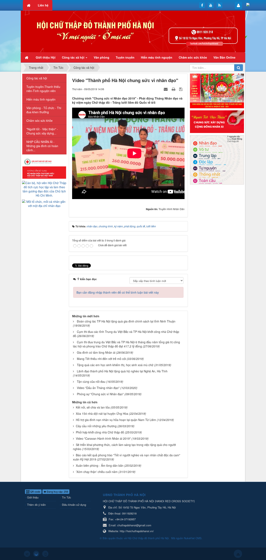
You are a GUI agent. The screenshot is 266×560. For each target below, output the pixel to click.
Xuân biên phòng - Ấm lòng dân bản (99, 465)
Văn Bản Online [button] (224, 57)
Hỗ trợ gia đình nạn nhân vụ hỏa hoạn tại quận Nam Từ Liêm (116, 420)
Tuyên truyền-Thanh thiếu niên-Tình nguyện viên (43, 89)
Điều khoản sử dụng (74, 505)
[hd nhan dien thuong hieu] (44, 168)
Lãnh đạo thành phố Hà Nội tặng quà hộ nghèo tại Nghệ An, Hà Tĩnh (122, 371)
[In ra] (174, 89)
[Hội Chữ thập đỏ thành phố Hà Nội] (133, 31)
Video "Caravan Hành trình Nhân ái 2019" (103, 438)
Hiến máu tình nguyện (40, 99)
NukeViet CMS (193, 538)
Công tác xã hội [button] (73, 57)
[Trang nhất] (27, 57)
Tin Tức (66, 497)
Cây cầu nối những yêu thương (96, 426)
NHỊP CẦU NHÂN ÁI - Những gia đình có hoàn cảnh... (42, 146)
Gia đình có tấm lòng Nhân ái (96, 352)
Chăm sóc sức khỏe (39, 120)
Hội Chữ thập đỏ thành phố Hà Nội (148, 538)
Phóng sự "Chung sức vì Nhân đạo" (100, 394)
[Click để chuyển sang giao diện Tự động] (27, 554)
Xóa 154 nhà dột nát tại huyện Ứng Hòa (102, 413)
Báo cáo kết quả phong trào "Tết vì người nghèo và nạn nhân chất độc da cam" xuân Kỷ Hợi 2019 (126, 457)
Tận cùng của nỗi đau (91, 381)
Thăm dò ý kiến (36, 505)
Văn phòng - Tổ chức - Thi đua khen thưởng (43, 110)
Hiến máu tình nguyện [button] (156, 57)
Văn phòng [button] (101, 57)
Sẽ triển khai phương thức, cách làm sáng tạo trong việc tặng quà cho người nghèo (124, 447)
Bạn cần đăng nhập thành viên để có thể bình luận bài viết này (117, 292)
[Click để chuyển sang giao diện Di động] (45, 554)
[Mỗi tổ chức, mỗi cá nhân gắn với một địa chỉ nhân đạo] (44, 203)
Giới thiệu (32, 497)
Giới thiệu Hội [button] (45, 57)
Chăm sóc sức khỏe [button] (193, 57)
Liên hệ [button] (43, 5)
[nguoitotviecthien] (217, 121)
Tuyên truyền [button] (125, 57)
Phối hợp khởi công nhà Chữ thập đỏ (100, 432)
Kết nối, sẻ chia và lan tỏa (93, 407)
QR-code (35, 491)
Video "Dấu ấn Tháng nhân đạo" (98, 388)
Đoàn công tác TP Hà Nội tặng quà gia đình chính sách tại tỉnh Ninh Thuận (126, 321)
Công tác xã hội (36, 78)
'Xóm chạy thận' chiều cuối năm (97, 472)
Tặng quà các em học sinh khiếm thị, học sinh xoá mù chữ (115, 365)
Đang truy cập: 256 (57, 491)
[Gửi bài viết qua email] (166, 89)
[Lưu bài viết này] (181, 89)
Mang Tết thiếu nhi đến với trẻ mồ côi (101, 359)
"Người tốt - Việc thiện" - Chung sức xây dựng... (42, 131)
